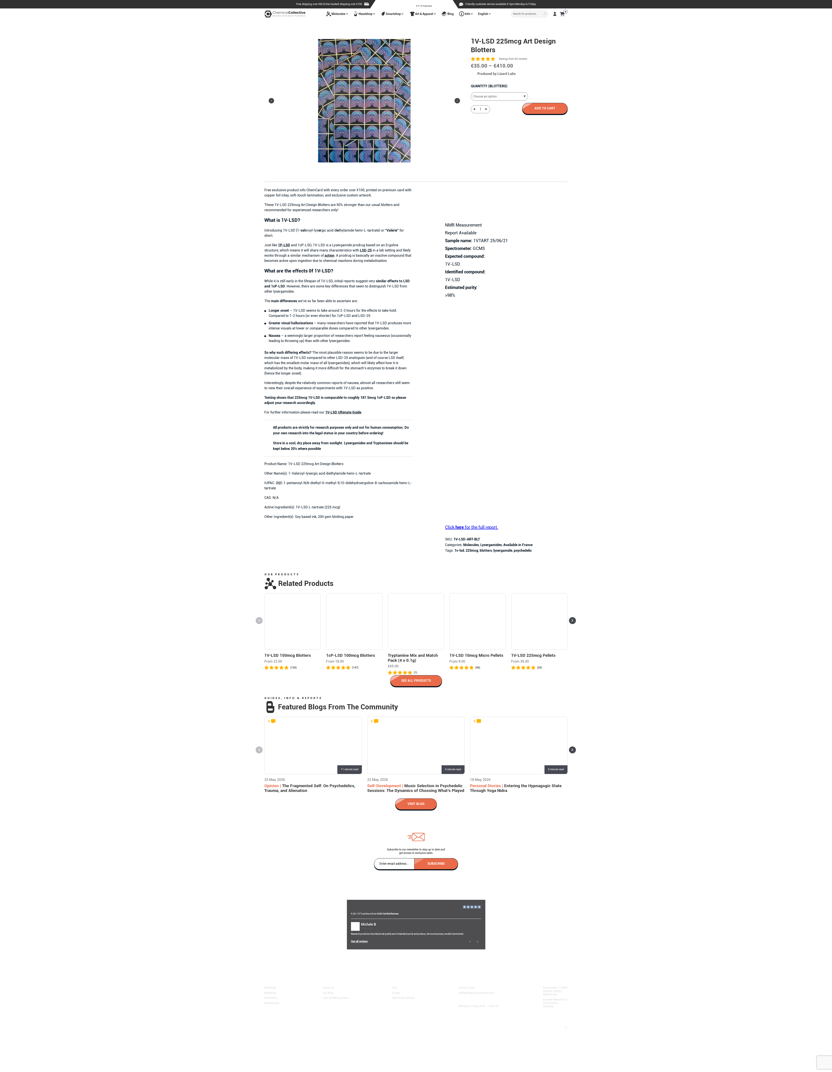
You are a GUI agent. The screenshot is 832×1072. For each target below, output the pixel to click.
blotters (486, 550)
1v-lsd (459, 550)
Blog (450, 14)
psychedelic (523, 550)
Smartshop (393, 14)
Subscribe (436, 863)
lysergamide (502, 550)
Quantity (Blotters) (489, 86)
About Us (328, 987)
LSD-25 (366, 250)
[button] (457, 101)
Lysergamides (491, 545)
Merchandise (271, 1002)
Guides (396, 992)
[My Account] (555, 13)
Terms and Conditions (279, 1023)
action (329, 255)
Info (467, 14)
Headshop (365, 14)
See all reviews (359, 941)
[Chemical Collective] (285, 14)
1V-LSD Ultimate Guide (343, 412)
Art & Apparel (424, 14)
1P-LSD (284, 245)
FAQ (394, 987)
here (365, 962)
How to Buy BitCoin (403, 997)
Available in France (518, 545)
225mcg (472, 550)
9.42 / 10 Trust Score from (375, 914)
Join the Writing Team (335, 997)
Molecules (338, 14)
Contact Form (466, 987)
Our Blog (328, 992)
